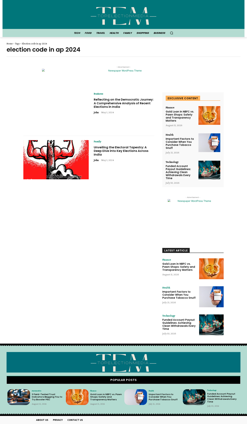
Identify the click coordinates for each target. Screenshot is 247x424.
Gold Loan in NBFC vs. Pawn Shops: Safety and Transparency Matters (180, 116)
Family (97, 141)
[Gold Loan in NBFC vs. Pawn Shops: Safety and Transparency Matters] (209, 115)
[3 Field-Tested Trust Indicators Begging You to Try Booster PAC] (18, 397)
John (96, 112)
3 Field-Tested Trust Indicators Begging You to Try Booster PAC (47, 397)
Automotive (36, 391)
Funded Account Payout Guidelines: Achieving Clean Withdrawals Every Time (178, 172)
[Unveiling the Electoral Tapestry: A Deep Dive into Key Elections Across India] (56, 159)
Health (169, 134)
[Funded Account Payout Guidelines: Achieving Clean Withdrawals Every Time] (209, 170)
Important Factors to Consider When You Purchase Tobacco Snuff (180, 143)
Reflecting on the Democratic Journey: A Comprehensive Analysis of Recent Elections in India (123, 103)
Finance (170, 107)
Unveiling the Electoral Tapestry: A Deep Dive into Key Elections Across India (121, 151)
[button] (172, 33)
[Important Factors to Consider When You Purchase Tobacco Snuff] (209, 142)
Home (10, 43)
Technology (172, 162)
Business (98, 93)
